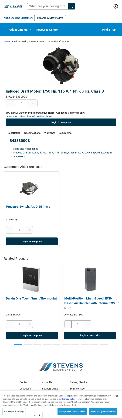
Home (7, 41)
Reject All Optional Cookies (103, 411)
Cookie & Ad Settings (14, 411)
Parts (33, 41)
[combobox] (37, 415)
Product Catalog (20, 41)
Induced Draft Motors (58, 41)
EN (35, 415)
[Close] (116, 396)
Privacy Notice (68, 399)
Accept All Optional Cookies (72, 411)
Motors (42, 41)
